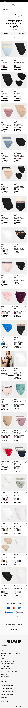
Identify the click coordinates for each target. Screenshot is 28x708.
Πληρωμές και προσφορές (7, 663)
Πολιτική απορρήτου (6, 688)
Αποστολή (3, 648)
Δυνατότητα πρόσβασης (7, 694)
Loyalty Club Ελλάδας (6, 679)
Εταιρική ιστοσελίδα (6, 676)
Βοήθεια (3, 655)
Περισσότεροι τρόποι (13, 617)
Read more (14, 29)
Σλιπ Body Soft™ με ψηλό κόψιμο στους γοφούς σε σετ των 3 (19, 404)
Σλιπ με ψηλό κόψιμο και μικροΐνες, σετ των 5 (19, 528)
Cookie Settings (5, 697)
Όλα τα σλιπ (21, 14)
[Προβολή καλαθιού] (25, 4)
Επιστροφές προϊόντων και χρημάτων (10, 653)
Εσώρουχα (14, 14)
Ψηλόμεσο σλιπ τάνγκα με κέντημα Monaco (5, 373)
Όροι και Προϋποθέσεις (7, 685)
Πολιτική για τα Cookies (7, 691)
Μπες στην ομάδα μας (6, 681)
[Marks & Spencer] (13, 5)
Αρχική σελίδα (5, 14)
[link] (2, 701)
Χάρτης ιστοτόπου (5, 668)
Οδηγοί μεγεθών (5, 666)
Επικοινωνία (4, 674)
